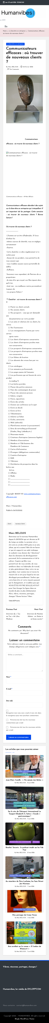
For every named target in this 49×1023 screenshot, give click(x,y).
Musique (36, 841)
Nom (8, 677)
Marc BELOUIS (17, 533)
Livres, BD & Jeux (25, 940)
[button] (14, 601)
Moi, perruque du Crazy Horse (24, 915)
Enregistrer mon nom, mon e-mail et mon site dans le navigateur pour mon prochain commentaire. (23, 714)
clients (9, 524)
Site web (9, 701)
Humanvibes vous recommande (24, 771)
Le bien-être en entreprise (15, 44)
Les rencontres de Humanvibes (25, 774)
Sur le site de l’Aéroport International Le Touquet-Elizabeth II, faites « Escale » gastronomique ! (24, 814)
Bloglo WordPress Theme (24, 1019)
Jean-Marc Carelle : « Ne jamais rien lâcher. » (24, 780)
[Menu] (6, 26)
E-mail (9, 689)
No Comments (14, 69)
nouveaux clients (20, 524)
